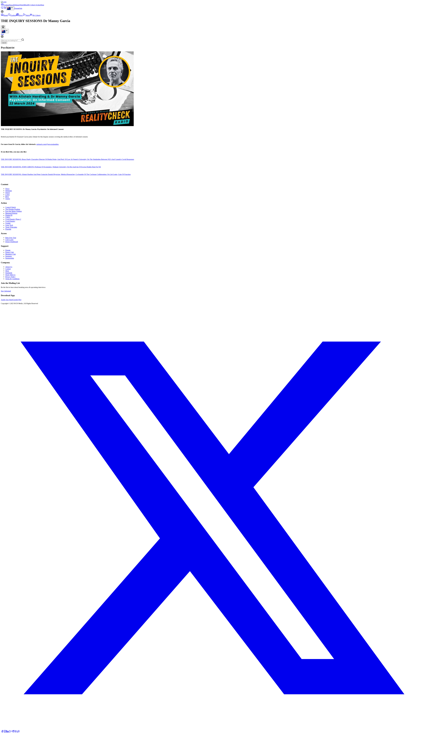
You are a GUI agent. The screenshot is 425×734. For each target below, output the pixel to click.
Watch (22, 5)
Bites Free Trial (10, 238)
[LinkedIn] (7, 732)
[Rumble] (10, 732)
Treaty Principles (11, 227)
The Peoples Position (12, 209)
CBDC (7, 217)
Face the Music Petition (13, 211)
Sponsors (8, 256)
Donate (16, 8)
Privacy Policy (10, 277)
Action (38, 5)
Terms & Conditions (12, 279)
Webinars (16, 5)
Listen (7, 195)
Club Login (9, 240)
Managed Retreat (11, 213)
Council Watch (10, 207)
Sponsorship (9, 258)
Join (20, 8)
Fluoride (8, 229)
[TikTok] (18, 732)
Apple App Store (7, 300)
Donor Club (9, 252)
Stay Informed (6, 291)
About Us (8, 267)
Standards (8, 273)
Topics (7, 199)
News (11, 5)
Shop (42, 5)
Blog (26, 5)
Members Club (10, 254)
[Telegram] (13, 732)
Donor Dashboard (11, 242)
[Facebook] (2, 732)
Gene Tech (9, 225)
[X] (212, 729)
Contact (8, 269)
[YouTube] (15, 732)
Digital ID (8, 215)
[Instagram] (5, 732)
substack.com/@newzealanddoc (47, 144)
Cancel (4, 43)
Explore (6, 5)
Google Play (17, 300)
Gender (8, 223)
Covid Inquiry (10, 221)
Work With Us (10, 275)
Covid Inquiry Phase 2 (13, 219)
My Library (32, 5)
